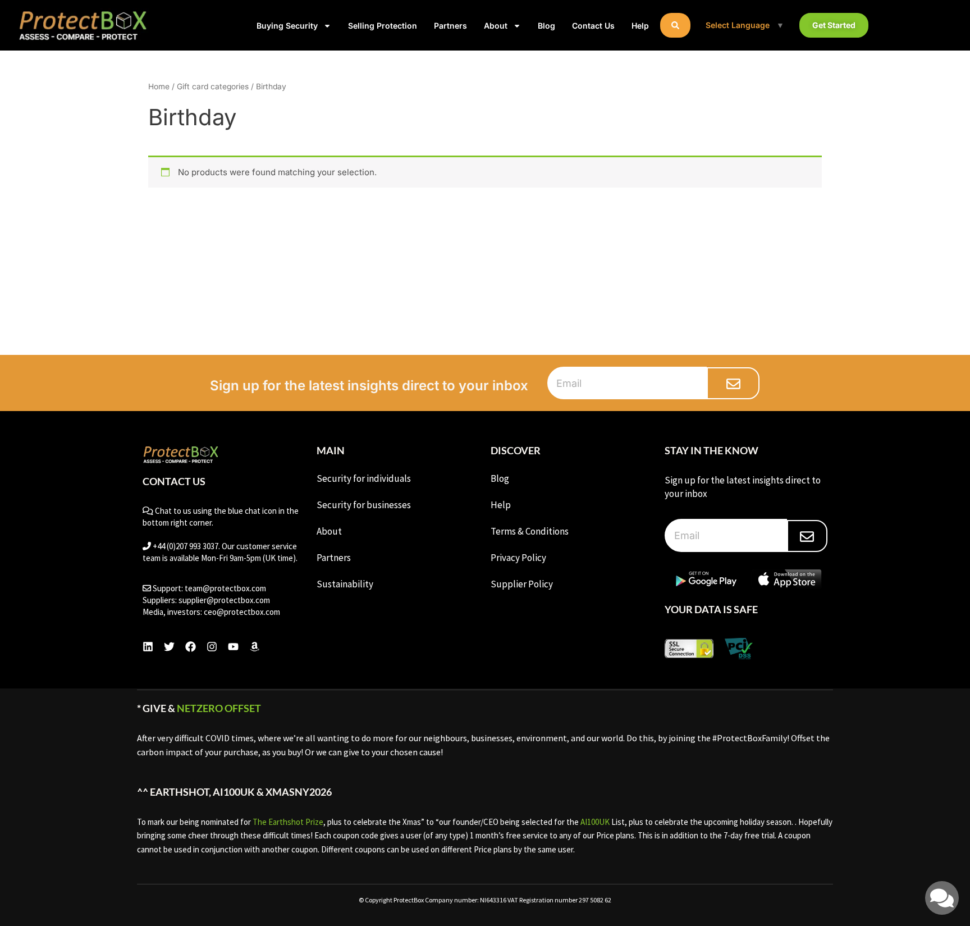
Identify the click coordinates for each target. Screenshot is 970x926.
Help (640, 25)
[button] (675, 25)
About (495, 25)
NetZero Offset (219, 708)
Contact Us (593, 25)
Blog (546, 25)
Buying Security (287, 25)
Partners (450, 25)
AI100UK (595, 821)
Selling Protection (382, 25)
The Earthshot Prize (288, 821)
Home (159, 86)
